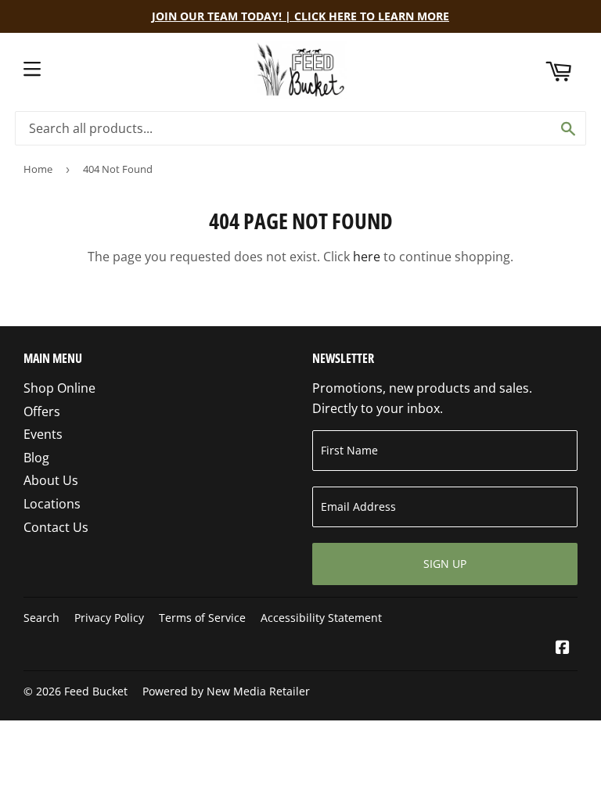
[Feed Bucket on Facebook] (563, 648)
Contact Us (55, 527)
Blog (36, 457)
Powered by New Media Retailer (226, 691)
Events (43, 434)
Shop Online (59, 388)
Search (41, 617)
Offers (41, 411)
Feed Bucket (96, 691)
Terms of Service (202, 617)
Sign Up (444, 563)
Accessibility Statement (321, 617)
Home (37, 169)
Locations (52, 503)
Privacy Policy (109, 617)
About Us (50, 480)
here (366, 256)
